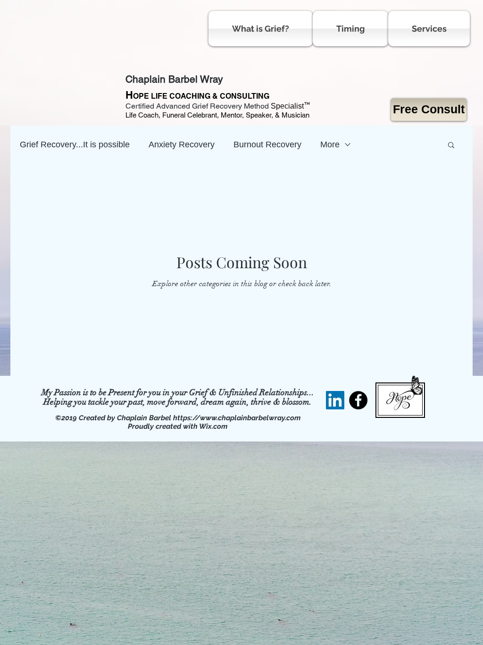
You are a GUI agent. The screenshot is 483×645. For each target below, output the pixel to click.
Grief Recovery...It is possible (75, 144)
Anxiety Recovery (182, 144)
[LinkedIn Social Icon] (335, 400)
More (330, 144)
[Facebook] (358, 400)
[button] (451, 146)
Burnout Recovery (267, 144)
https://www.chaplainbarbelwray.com (236, 418)
